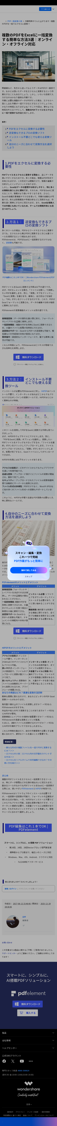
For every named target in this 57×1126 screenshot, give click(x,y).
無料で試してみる (28, 570)
